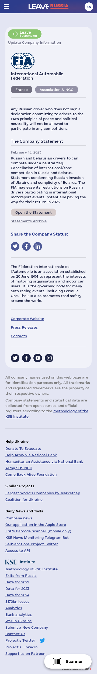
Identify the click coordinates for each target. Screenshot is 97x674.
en (88, 7)
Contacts (19, 336)
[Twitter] (15, 358)
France (21, 89)
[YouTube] (37, 358)
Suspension (28, 33)
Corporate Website (27, 319)
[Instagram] (49, 358)
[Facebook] (26, 358)
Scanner (74, 661)
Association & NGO (57, 89)
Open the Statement (33, 212)
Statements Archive (29, 221)
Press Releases (24, 327)
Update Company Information (34, 42)
